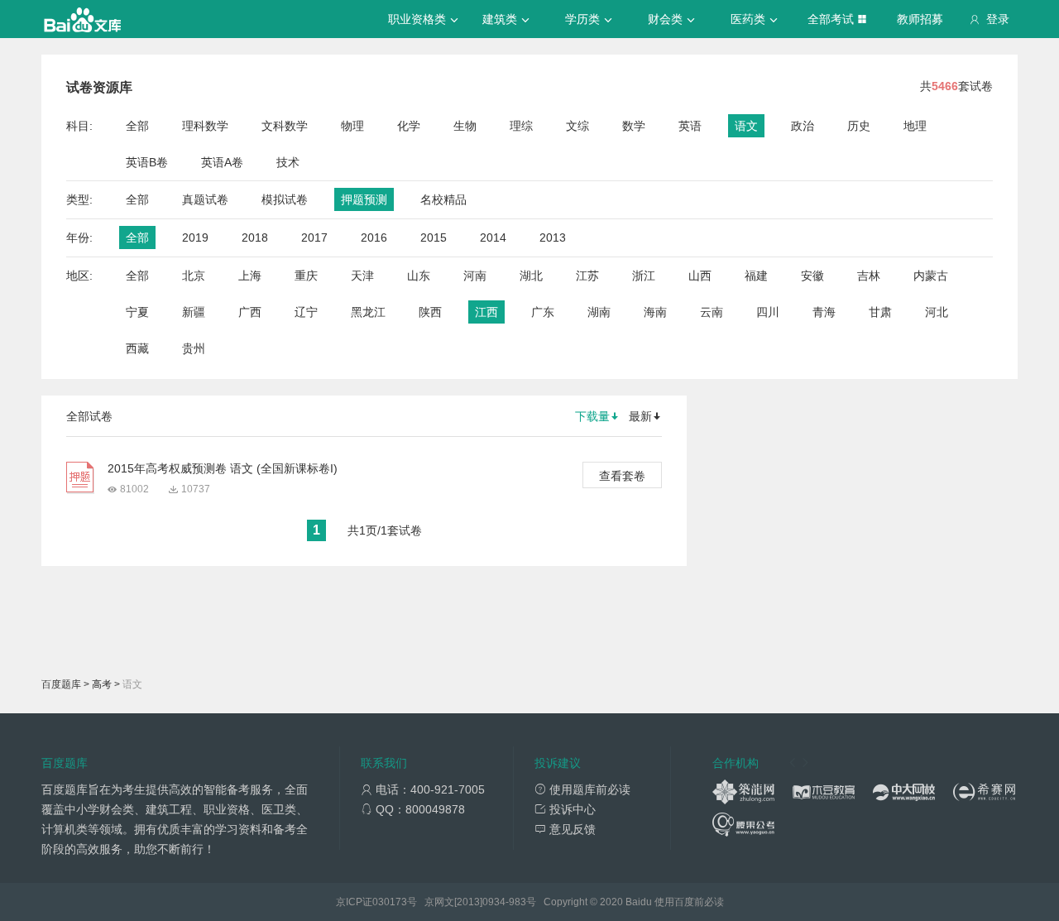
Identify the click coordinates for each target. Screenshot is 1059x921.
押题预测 (364, 199)
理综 (521, 125)
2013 (552, 237)
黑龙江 (368, 312)
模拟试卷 (284, 199)
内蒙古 (930, 275)
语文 (746, 125)
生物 (465, 125)
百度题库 (61, 684)
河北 (936, 312)
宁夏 (137, 312)
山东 (418, 275)
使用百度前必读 (689, 902)
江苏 (587, 275)
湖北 (531, 275)
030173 (389, 902)
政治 (802, 125)
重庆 (306, 275)
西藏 (137, 348)
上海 (249, 275)
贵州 (193, 348)
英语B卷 (147, 162)
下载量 (592, 416)
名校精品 (443, 199)
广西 (249, 312)
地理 (915, 125)
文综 (577, 125)
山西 (700, 275)
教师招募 (920, 19)
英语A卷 (222, 162)
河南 (474, 275)
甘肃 (880, 312)
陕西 (430, 312)
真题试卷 (205, 199)
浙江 (643, 275)
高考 (102, 684)
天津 (362, 275)
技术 (287, 162)
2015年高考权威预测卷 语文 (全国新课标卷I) (223, 468)
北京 (193, 275)
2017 (314, 237)
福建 (756, 275)
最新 (640, 416)
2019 (195, 237)
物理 (352, 125)
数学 (633, 125)
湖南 (599, 312)
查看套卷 (622, 475)
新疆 (193, 312)
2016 (374, 237)
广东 (542, 312)
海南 (655, 312)
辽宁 (306, 312)
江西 (486, 312)
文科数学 (284, 125)
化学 (408, 125)
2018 (255, 237)
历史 (858, 125)
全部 (137, 125)
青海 (824, 312)
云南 (711, 312)
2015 (433, 237)
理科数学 (205, 125)
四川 (767, 312)
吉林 (868, 275)
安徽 (812, 275)
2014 (493, 237)
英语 (690, 125)
